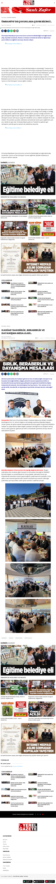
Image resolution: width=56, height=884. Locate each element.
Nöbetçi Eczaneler (7, 859)
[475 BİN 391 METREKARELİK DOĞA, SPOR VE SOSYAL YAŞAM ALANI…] (41, 206)
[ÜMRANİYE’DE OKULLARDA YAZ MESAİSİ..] (28, 180)
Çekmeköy (4, 638)
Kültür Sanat (6, 846)
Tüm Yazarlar (6, 866)
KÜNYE (4, 868)
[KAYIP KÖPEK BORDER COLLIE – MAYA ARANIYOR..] (41, 228)
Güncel (41, 338)
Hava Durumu (6, 855)
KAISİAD (11, 638)
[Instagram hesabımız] (40, 814)
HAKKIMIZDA (6, 870)
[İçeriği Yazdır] (17, 31)
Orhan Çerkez (19, 638)
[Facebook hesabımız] (35, 814)
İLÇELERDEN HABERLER (41, 25)
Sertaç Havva (28, 638)
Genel (4, 842)
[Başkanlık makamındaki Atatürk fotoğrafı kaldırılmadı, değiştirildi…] (14, 228)
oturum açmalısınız (17, 766)
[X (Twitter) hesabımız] (37, 814)
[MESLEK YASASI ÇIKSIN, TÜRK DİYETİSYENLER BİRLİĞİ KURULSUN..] (5, 292)
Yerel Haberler (51, 25)
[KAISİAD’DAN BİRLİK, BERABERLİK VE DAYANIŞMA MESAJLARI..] (14, 206)
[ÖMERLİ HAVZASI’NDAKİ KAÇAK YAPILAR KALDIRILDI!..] (5, 298)
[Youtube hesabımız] (42, 814)
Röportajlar (5, 848)
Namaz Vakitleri (7, 857)
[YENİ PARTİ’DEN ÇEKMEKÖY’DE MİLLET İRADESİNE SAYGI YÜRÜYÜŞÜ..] (32, 312)
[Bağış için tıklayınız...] (28, 13)
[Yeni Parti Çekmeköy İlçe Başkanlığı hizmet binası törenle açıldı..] (5, 312)
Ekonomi (5, 839)
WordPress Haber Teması (20, 876)
